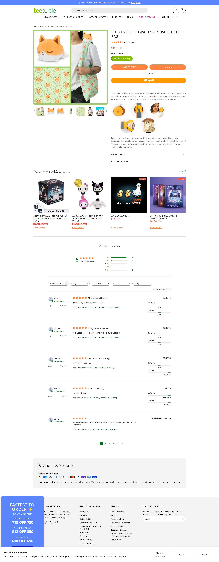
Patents (83, 536)
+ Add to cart (39, 227)
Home (35, 26)
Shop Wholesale (118, 511)
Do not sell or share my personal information (121, 534)
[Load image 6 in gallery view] (90, 111)
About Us (84, 511)
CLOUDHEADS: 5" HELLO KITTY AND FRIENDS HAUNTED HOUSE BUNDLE (87, 217)
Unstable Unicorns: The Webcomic (90, 527)
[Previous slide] (34, 111)
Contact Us (116, 540)
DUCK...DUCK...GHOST (120, 216)
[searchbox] (56, 283)
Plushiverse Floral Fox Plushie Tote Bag (56, 26)
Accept (181, 554)
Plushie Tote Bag (121, 58)
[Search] (73, 10)
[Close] (40, 499)
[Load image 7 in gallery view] (100, 111)
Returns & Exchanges (120, 522)
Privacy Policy (86, 540)
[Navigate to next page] (122, 443)
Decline (204, 554)
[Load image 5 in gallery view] (80, 111)
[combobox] (109, 10)
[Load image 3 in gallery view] (60, 111)
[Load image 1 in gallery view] (40, 111)
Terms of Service (87, 543)
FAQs (113, 515)
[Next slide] (107, 111)
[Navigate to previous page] (97, 443)
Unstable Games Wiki (89, 522)
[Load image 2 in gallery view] (50, 111)
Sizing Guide (85, 519)
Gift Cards (84, 532)
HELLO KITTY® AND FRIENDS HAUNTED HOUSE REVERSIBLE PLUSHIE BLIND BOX (50, 217)
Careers (83, 515)
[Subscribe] (183, 519)
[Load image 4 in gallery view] (70, 111)
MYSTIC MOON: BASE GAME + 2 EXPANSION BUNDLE (163, 217)
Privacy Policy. (122, 556)
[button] (73, 18)
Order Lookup (117, 519)
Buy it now (167, 67)
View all (183, 171)
